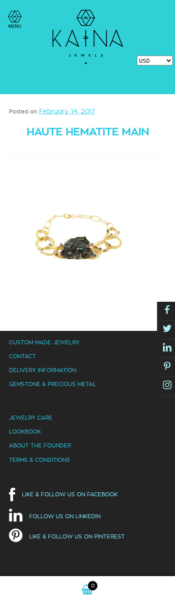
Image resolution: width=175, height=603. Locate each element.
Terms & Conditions (39, 459)
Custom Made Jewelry (44, 342)
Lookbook (25, 431)
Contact (22, 356)
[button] (15, 19)
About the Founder (40, 445)
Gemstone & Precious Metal (52, 384)
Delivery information (42, 370)
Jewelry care (30, 417)
